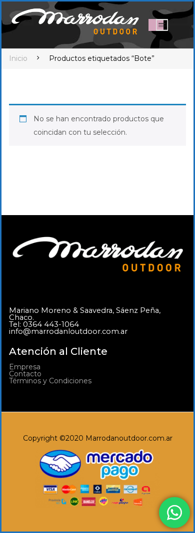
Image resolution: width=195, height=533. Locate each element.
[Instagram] (34, 403)
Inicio (18, 58)
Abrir (162, 25)
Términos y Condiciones (50, 380)
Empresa (24, 366)
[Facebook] (15, 403)
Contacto (25, 373)
